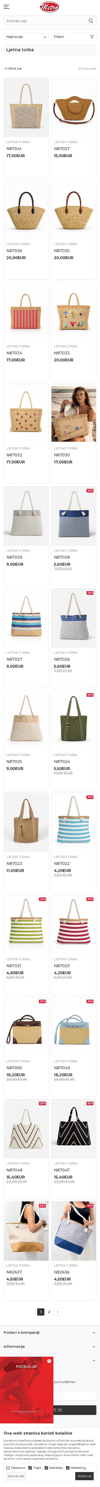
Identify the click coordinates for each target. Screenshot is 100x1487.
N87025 (14, 761)
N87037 (62, 149)
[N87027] (26, 618)
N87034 (14, 353)
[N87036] (26, 210)
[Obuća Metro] (49, 6)
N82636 (61, 1272)
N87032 (14, 455)
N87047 (62, 1170)
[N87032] (26, 414)
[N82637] (26, 1231)
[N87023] (26, 822)
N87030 (62, 455)
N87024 (62, 761)
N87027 (14, 659)
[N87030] (73, 414)
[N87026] (73, 618)
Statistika (56, 1467)
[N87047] (73, 1129)
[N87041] (26, 107)
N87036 (14, 251)
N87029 (14, 557)
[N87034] (26, 312)
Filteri (59, 37)
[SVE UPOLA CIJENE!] (26, 1389)
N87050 (14, 1068)
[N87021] (26, 924)
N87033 (62, 353)
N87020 (62, 966)
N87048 (14, 1170)
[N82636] (73, 1231)
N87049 (62, 1068)
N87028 (62, 557)
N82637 (14, 1272)
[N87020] (73, 924)
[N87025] (26, 720)
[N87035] (73, 210)
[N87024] (73, 720)
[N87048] (26, 1129)
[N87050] (26, 1027)
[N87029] (26, 516)
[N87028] (73, 516)
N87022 (62, 863)
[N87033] (73, 312)
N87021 (13, 966)
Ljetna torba (18, 142)
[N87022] (73, 822)
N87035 (61, 251)
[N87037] (73, 107)
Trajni (37, 1467)
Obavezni (18, 1467)
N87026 (62, 659)
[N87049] (73, 1027)
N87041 (13, 149)
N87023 (14, 863)
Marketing (78, 1467)
